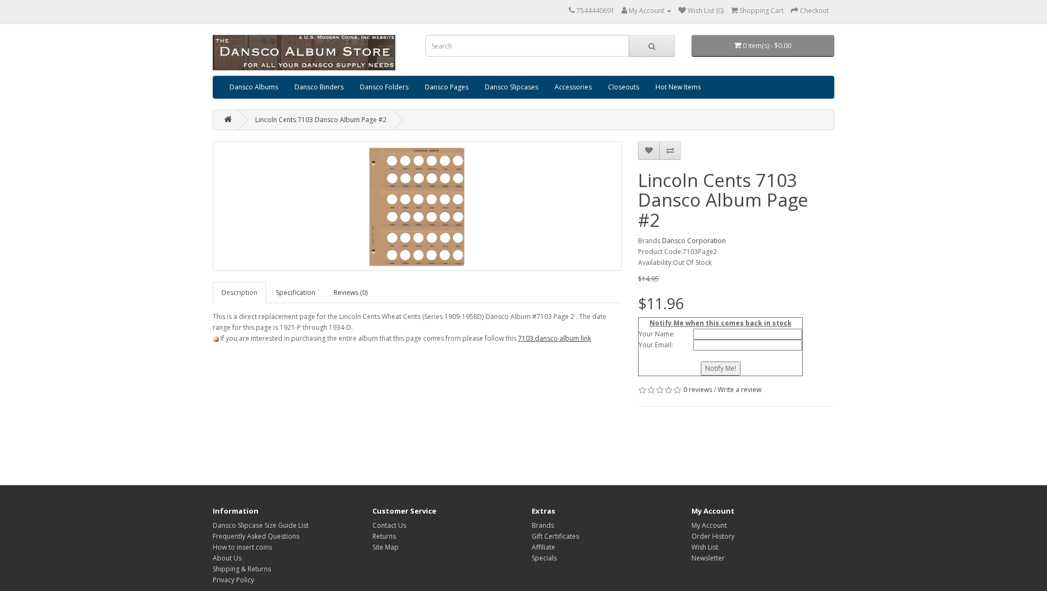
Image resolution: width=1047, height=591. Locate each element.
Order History (713, 536)
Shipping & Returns (242, 569)
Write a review (739, 389)
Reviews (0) (351, 292)
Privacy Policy (233, 579)
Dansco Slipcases (511, 87)
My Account (709, 525)
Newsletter (708, 558)
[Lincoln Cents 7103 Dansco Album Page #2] (417, 206)
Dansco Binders (319, 87)
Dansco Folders (384, 87)
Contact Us (389, 525)
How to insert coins (242, 547)
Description (239, 292)
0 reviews (697, 389)
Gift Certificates (555, 536)
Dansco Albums (254, 87)
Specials (544, 558)
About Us (227, 558)
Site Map (385, 547)
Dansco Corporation (694, 240)
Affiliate (543, 547)
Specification (295, 292)
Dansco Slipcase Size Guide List (261, 525)
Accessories (573, 87)
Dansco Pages (446, 87)
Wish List (704, 547)
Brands (543, 525)
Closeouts (623, 87)
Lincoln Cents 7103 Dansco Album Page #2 (321, 119)
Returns (384, 536)
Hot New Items (678, 87)
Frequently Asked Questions (256, 536)
